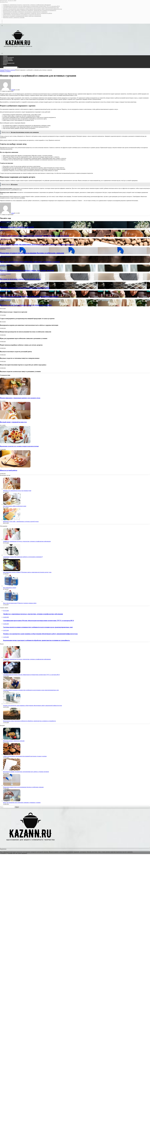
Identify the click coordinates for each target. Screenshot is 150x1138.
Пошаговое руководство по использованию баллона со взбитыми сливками (32, 253)
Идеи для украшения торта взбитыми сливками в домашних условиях (30, 261)
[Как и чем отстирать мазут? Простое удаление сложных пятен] (11, 601)
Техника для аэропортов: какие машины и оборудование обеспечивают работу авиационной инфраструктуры (32, 9)
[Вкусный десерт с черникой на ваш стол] (15, 418)
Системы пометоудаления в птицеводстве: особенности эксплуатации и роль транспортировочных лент (31, 7)
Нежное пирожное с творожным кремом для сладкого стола (20, 398)
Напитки (5, 61)
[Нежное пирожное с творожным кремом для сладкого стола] (15, 394)
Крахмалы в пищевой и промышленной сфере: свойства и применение (22, 16)
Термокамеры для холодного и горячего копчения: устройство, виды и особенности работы (27, 13)
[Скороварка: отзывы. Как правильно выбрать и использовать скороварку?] (11, 555)
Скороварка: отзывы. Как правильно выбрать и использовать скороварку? (23, 557)
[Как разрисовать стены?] (11, 586)
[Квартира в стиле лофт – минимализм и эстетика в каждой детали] (11, 519)
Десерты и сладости (8, 57)
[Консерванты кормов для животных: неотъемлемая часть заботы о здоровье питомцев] (11, 770)
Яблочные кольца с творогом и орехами (13, 17)
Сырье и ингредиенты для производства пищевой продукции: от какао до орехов (34, 235)
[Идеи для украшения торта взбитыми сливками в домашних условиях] (11, 800)
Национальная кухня (8, 63)
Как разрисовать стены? (9, 588)
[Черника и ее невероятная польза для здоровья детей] (11, 489)
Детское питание (7, 58)
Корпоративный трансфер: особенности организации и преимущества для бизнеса (25, 11)
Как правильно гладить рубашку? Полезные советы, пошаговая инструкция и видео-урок (27, 572)
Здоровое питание (8, 60)
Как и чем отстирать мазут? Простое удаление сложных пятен (19, 603)
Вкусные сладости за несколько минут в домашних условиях (26, 305)
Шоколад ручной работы (8, 470)
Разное (5, 64)
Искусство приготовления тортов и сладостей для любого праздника (29, 296)
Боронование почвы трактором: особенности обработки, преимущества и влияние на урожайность (29, 10)
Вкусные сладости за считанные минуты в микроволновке (25, 287)
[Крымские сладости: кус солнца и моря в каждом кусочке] (15, 443)
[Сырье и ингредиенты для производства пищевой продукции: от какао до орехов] (11, 754)
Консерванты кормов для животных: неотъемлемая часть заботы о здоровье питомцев (37, 244)
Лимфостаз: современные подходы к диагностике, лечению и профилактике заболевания (27, 4)
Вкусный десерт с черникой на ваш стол (13, 422)
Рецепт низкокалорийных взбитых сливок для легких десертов (27, 270)
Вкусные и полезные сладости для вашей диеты (20, 279)
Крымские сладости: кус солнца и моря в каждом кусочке (19, 446)
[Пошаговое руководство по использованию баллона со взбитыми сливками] (11, 785)
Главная (5, 56)
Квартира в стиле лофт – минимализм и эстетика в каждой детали (21, 521)
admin (12, 89)
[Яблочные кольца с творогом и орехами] (11, 739)
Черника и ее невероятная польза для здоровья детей (17, 491)
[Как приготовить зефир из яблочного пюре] (11, 504)
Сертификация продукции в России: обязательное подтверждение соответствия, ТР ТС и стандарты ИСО (31, 6)
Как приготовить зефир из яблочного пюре (14, 506)
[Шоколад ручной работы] (15, 467)
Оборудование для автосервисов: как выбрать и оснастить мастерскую (22, 14)
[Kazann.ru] (18, 50)
